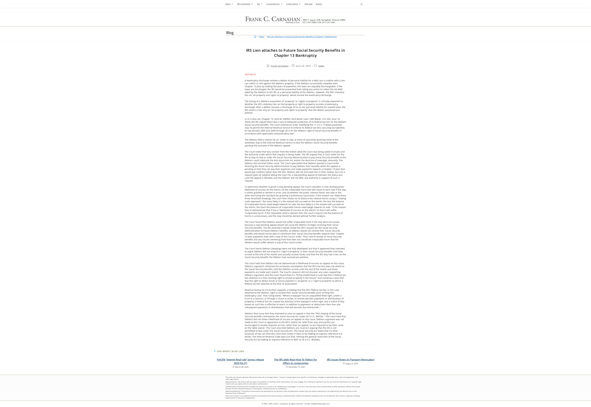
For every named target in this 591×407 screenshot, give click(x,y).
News (321, 65)
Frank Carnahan (279, 65)
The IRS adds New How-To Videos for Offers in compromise (295, 361)
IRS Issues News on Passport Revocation (350, 359)
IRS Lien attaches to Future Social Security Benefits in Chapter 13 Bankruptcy (302, 36)
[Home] (255, 36)
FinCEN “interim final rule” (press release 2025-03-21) (240, 361)
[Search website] (361, 4)
